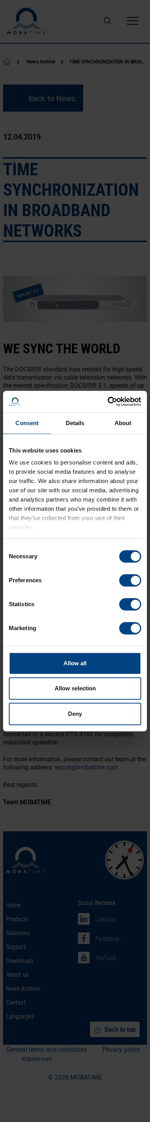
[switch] (130, 580)
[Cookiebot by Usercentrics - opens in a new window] (108, 402)
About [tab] (123, 423)
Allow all (75, 663)
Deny (75, 713)
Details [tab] (75, 423)
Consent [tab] (26, 423)
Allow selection (75, 688)
